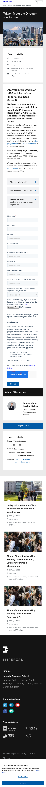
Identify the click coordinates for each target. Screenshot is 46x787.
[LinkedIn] (5, 705)
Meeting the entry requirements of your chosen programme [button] (21, 202)
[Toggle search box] (36, 2)
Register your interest (18, 104)
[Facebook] (5, 711)
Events (9, 5)
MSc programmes (29, 143)
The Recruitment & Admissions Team (22, 75)
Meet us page (12, 168)
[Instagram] (11, 705)
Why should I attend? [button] (18, 182)
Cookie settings (23, 777)
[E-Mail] (11, 711)
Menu (40, 2)
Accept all (23, 783)
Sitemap (7, 758)
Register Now (23, 425)
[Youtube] (17, 705)
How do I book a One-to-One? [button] (21, 190)
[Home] (12, 2)
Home (4, 5)
